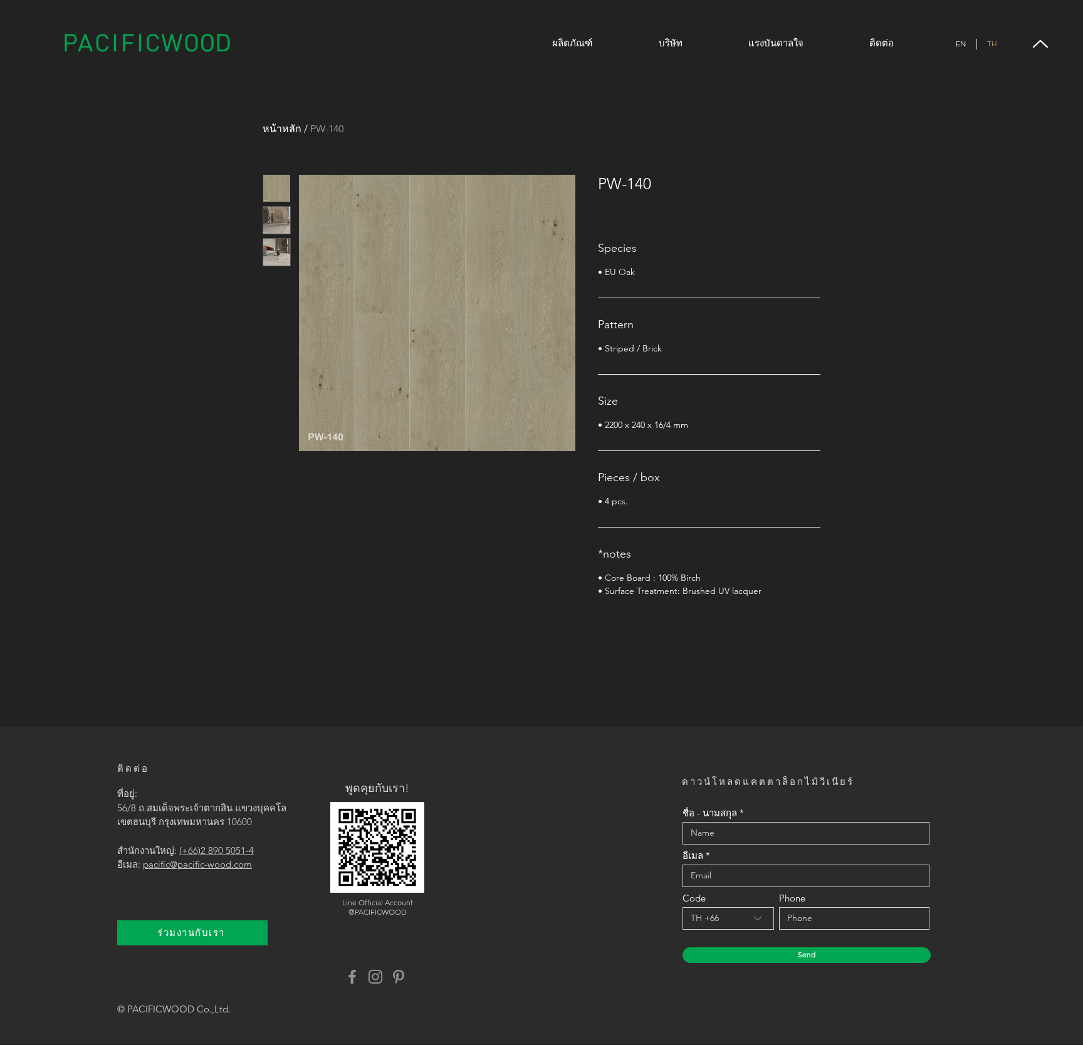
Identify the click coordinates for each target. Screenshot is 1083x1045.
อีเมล (693, 855)
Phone (792, 898)
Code (694, 898)
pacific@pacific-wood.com (197, 864)
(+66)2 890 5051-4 (216, 850)
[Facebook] (352, 976)
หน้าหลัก (282, 129)
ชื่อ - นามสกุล (710, 813)
